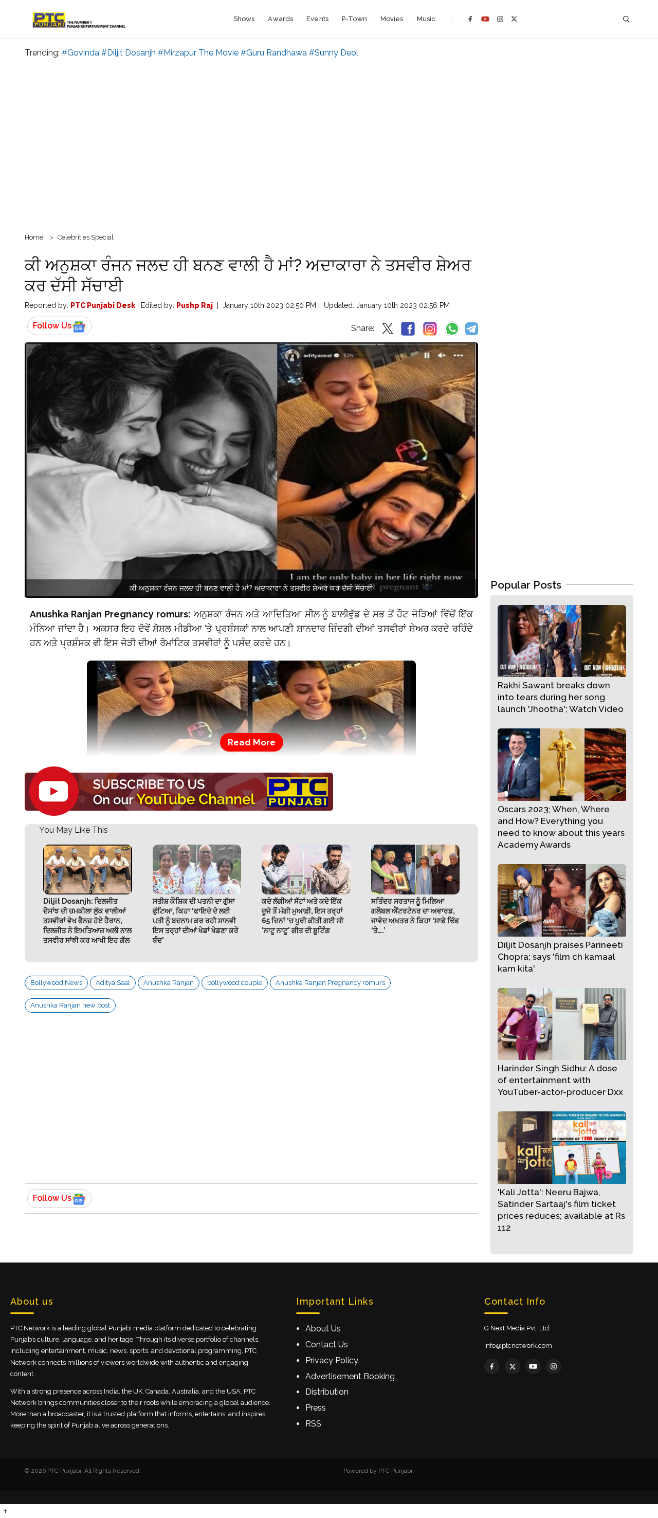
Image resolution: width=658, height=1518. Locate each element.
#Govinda (80, 53)
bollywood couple (234, 982)
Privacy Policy (331, 1360)
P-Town (354, 19)
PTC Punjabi (395, 1470)
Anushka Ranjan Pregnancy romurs (330, 982)
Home (34, 237)
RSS (313, 1424)
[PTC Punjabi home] (80, 19)
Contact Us (326, 1344)
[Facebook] (470, 19)
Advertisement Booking (350, 1376)
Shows (244, 19)
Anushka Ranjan (168, 982)
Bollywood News (56, 982)
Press (315, 1408)
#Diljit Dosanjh (128, 53)
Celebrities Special (86, 237)
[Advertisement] (329, 144)
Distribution (327, 1392)
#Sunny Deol (333, 53)
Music (426, 19)
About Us (323, 1328)
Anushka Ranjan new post (70, 1005)
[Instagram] (500, 19)
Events (317, 19)
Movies (392, 19)
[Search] (626, 19)
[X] (514, 18)
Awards (280, 19)
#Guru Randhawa (274, 53)
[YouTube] (485, 19)
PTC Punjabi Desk (102, 305)
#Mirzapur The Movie (198, 53)
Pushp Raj (194, 305)
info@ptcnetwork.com (518, 1345)
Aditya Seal (113, 982)
